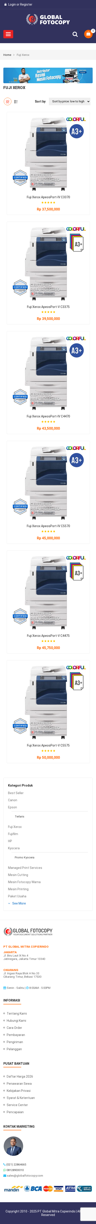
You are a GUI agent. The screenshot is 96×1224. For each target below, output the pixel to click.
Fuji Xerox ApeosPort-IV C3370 (48, 197)
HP (10, 841)
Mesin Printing (18, 889)
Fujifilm (13, 834)
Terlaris (19, 816)
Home (7, 55)
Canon (12, 800)
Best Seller (16, 793)
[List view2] (16, 101)
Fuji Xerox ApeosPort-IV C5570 (48, 526)
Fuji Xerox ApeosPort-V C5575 (48, 745)
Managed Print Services (25, 868)
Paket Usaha (17, 896)
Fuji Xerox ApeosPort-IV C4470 (48, 416)
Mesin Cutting (18, 875)
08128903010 (15, 1170)
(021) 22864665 (16, 1164)
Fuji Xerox (15, 827)
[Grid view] (7, 101)
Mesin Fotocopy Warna (24, 882)
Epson (12, 807)
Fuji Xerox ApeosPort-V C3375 (48, 307)
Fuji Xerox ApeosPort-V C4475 (48, 635)
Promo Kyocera (24, 857)
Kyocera (14, 848)
